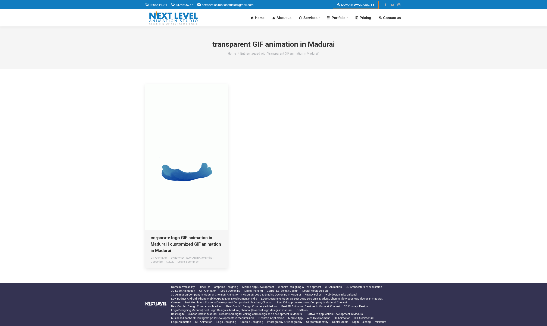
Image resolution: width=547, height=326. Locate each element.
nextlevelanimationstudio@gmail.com (228, 5)
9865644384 (158, 5)
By (191, 257)
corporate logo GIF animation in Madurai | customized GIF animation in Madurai (186, 244)
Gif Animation (159, 257)
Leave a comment (188, 261)
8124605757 (184, 5)
